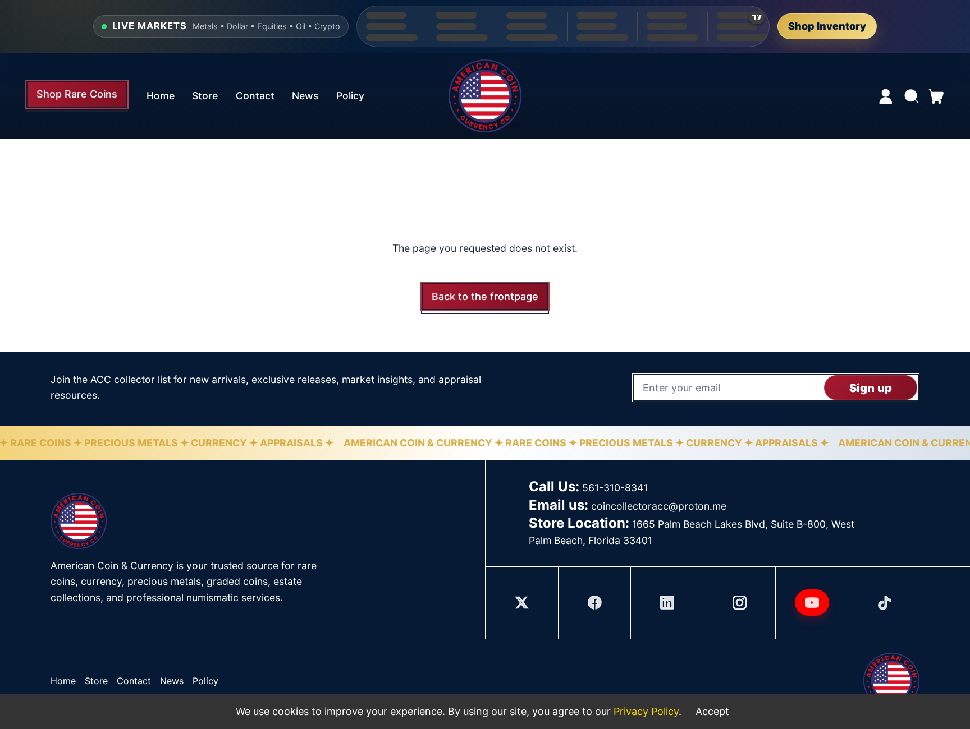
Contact (255, 95)
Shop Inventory (827, 26)
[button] (911, 96)
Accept (712, 711)
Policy (350, 95)
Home (161, 95)
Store (205, 95)
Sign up (870, 387)
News (305, 95)
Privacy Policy (646, 711)
